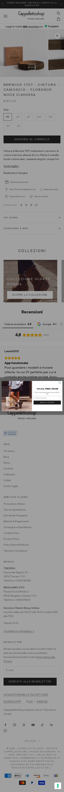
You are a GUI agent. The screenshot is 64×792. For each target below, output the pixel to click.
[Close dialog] (60, 383)
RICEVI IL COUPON (47, 402)
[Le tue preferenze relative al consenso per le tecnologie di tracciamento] (57, 785)
